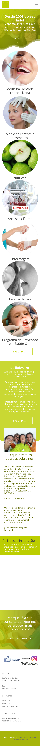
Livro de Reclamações (20, 740)
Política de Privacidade (27, 737)
